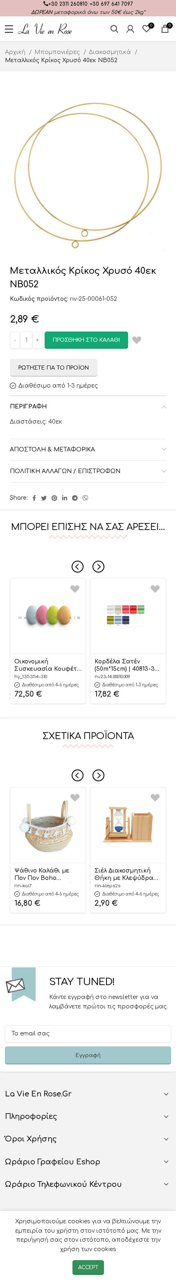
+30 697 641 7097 (111, 4)
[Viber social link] (85, 498)
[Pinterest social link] (54, 498)
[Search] (114, 28)
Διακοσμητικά (111, 52)
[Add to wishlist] (74, 588)
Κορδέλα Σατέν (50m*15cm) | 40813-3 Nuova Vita (125, 666)
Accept (88, 1267)
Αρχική (16, 52)
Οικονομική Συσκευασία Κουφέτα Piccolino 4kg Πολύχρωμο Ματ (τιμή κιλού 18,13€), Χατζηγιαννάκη (47, 666)
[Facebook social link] (34, 498)
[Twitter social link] (43, 498)
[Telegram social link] (75, 498)
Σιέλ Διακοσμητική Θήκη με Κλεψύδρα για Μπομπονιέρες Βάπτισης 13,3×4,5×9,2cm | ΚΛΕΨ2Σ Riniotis (124, 875)
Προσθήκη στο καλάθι (86, 340)
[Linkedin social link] (65, 498)
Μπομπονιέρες (57, 52)
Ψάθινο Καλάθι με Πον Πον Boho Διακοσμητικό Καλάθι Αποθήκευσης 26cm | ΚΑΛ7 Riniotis (46, 875)
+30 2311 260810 (68, 4)
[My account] (130, 28)
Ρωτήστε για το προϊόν (53, 368)
